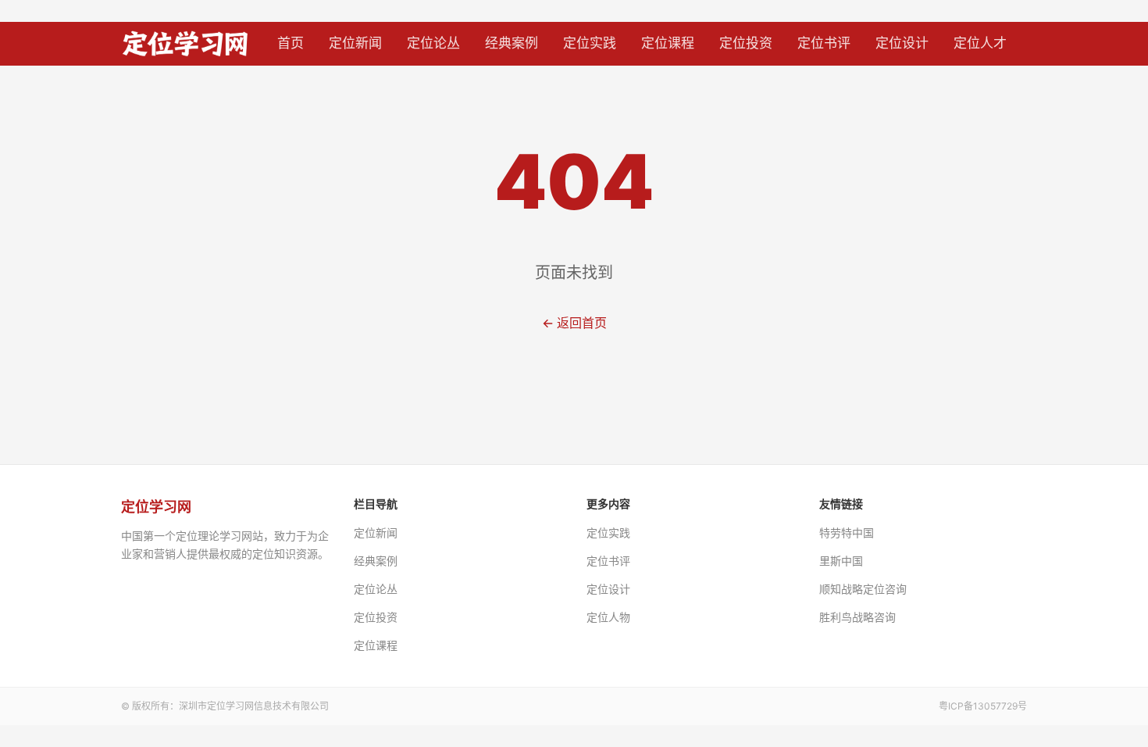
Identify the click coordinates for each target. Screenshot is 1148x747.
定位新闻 (355, 43)
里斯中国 (841, 560)
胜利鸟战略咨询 (857, 617)
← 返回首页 (574, 323)
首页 (290, 43)
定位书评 (823, 43)
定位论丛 (433, 43)
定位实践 (589, 43)
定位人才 (980, 43)
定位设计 (902, 43)
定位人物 (608, 617)
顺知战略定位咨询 (863, 588)
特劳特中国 (846, 532)
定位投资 (745, 43)
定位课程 (667, 43)
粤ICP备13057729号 (983, 706)
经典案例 (511, 43)
